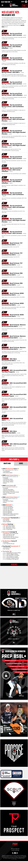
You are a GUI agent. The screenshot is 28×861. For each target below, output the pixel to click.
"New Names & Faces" (11, 528)
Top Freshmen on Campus (12, 556)
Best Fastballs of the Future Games (11, 492)
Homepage (5, 478)
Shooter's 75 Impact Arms (9, 493)
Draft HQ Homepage (7, 506)
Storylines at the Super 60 (12, 559)
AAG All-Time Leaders (7, 472)
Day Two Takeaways (7, 512)
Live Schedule (6, 519)
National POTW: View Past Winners (11, 537)
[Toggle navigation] (2, 5)
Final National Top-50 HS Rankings (10, 533)
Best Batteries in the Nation (13, 555)
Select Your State (6, 2)
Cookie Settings (15, 850)
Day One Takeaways (7, 511)
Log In (22, 2)
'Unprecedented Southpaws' (9, 538)
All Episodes (6, 542)
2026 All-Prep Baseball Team (9, 515)
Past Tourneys (6, 520)
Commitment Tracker (8, 479)
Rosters (5, 483)
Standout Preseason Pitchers (12, 558)
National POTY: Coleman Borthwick (10, 514)
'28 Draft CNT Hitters (8, 508)
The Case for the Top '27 (8, 535)
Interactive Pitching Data (8, 490)
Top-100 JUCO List (10, 543)
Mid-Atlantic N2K (5, 33)
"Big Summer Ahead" (10, 526)
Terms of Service (15, 848)
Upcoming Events (7, 547)
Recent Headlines (7, 521)
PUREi (15, 859)
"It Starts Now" (9, 529)
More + (24, 6)
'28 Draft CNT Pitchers (8, 507)
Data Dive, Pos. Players (8, 480)
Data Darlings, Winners (8, 481)
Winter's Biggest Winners (12, 554)
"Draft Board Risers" (10, 525)
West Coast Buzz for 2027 (9, 534)
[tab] (7, 463)
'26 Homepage (6, 471)
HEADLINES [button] (14, 565)
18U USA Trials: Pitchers (8, 510)
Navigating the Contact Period (14, 552)
